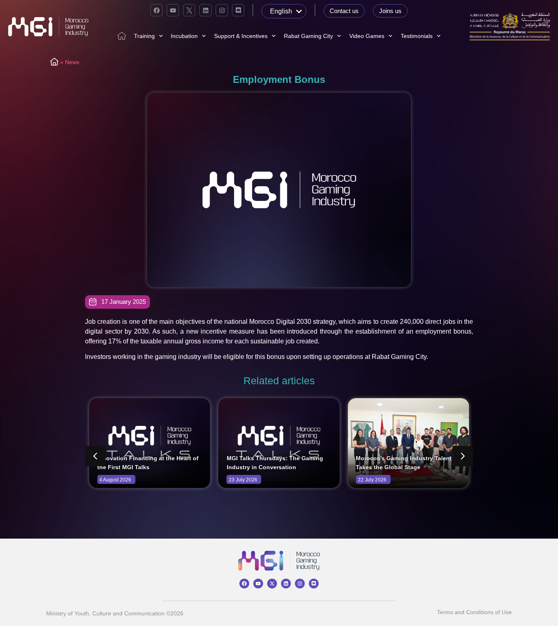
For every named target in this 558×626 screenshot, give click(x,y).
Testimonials (417, 36)
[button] (463, 456)
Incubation (184, 36)
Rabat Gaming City (308, 36)
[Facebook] (156, 10)
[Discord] (238, 10)
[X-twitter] (272, 583)
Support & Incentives (241, 36)
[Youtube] (173, 10)
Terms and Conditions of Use (474, 612)
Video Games (366, 36)
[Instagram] (222, 10)
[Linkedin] (205, 10)
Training (144, 36)
